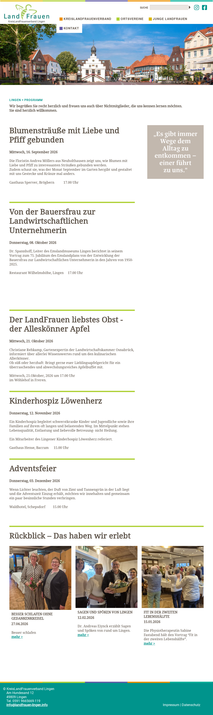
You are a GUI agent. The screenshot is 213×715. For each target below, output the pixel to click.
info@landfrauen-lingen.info (27, 705)
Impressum (171, 705)
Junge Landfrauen (170, 19)
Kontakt (71, 28)
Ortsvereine (132, 19)
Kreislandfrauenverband (87, 19)
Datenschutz (191, 705)
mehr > (17, 636)
